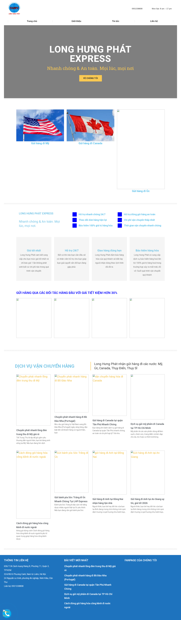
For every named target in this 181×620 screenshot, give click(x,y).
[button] (7, 62)
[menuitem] (30, 21)
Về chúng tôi (90, 78)
